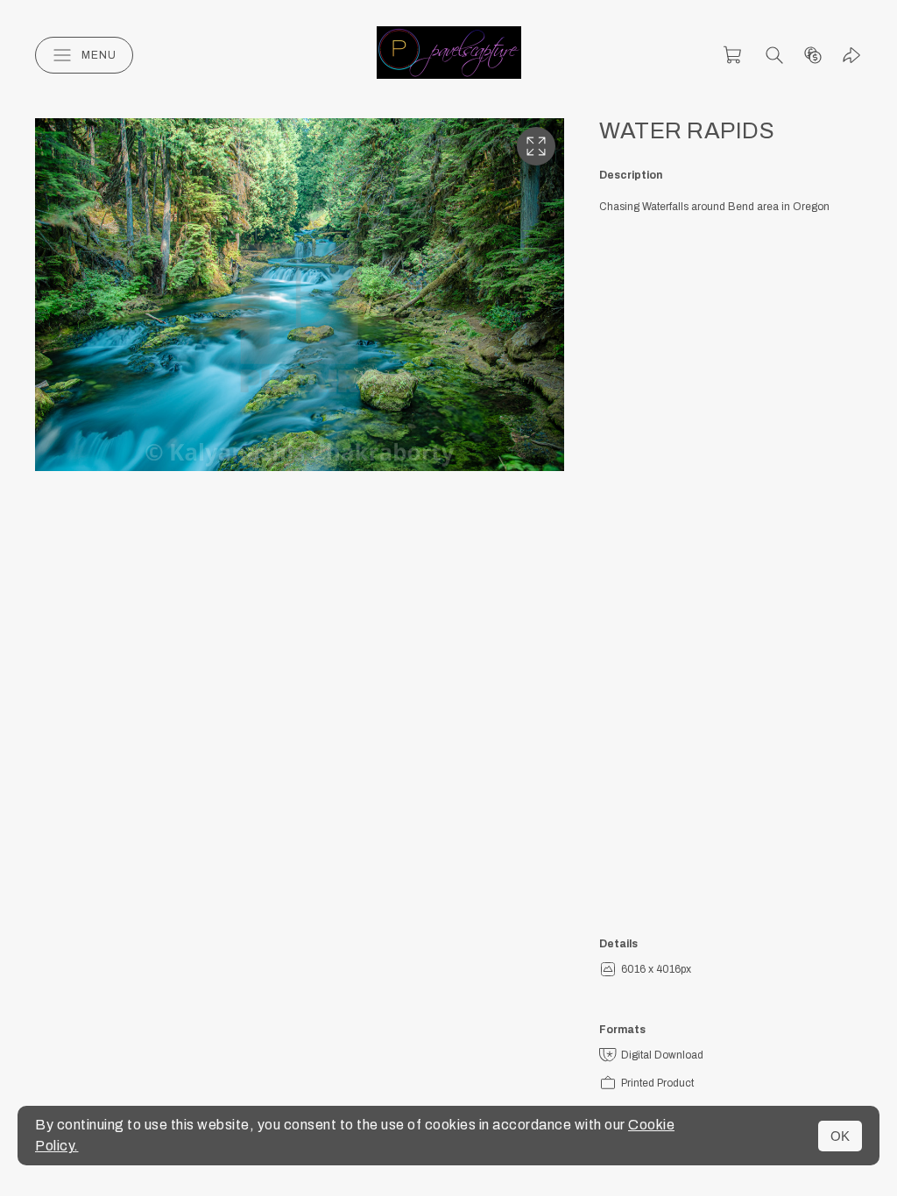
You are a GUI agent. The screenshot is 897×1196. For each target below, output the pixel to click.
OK (840, 1136)
